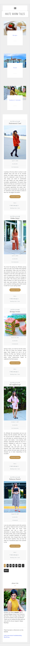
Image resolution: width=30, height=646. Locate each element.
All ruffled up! (15, 385)
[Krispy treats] (15, 325)
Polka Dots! (15, 218)
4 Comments (15, 343)
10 (19, 565)
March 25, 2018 (15, 337)
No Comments (15, 167)
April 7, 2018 (15, 160)
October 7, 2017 (15, 422)
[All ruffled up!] (15, 404)
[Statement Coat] (15, 142)
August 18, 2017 (15, 514)
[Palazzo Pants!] (15, 497)
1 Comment (15, 520)
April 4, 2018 (15, 255)
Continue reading (15, 196)
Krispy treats (15, 312)
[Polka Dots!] (15, 237)
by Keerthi (15, 163)
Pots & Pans (15, 309)
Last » (6, 570)
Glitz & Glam (15, 121)
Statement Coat (15, 123)
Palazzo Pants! (15, 479)
